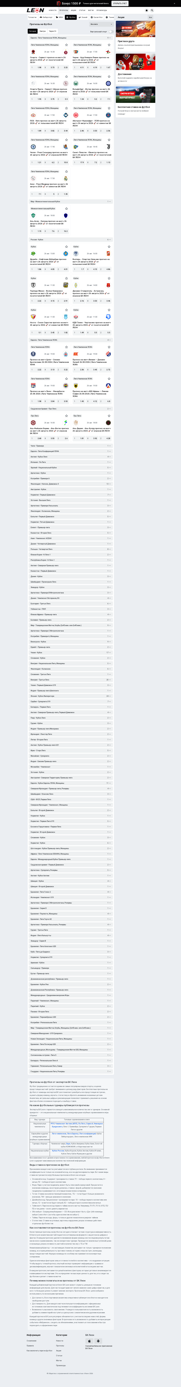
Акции (73, 10)
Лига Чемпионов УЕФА (40, 347)
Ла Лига (81, 1124)
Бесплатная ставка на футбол (134, 107)
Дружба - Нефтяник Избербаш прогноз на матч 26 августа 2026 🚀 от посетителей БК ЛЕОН (48, 261)
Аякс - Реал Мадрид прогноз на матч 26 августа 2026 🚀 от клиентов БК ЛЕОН (49, 185)
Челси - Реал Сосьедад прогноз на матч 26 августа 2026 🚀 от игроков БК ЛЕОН (49, 153)
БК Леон (89, 1335)
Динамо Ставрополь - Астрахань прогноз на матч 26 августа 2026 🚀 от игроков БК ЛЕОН (91, 293)
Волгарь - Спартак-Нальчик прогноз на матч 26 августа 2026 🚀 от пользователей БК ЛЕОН (91, 261)
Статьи (82, 10)
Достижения (124, 74)
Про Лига (34, 416)
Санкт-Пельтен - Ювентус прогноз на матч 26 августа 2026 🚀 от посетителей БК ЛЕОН (92, 155)
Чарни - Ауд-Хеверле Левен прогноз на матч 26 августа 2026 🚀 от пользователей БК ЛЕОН (91, 60)
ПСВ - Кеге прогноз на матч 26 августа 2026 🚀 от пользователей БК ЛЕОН (48, 122)
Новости (53, 10)
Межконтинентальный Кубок (43, 209)
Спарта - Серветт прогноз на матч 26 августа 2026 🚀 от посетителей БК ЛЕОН (48, 60)
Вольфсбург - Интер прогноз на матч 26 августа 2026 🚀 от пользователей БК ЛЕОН (91, 91)
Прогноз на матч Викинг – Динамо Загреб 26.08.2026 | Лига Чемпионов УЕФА (90, 362)
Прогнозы (63, 10)
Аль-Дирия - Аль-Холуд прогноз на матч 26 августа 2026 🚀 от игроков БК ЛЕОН (92, 429)
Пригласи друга (126, 41)
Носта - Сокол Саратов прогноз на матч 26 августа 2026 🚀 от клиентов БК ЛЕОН (49, 323)
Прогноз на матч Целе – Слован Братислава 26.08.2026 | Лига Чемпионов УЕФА (49, 362)
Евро (68, 1144)
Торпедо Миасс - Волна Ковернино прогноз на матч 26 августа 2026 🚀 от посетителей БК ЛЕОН (48, 293)
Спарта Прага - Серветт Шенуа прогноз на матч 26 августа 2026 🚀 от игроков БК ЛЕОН (48, 91)
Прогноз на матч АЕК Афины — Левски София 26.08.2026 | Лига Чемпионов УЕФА (90, 393)
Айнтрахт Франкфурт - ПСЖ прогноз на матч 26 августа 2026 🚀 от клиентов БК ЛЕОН (92, 123)
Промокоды (102, 10)
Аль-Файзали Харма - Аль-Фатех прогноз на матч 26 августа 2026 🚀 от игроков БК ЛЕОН (49, 430)
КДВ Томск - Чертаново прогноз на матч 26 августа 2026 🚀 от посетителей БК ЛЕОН (92, 325)
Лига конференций (87, 1134)
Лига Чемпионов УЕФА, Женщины (44, 45)
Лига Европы (73, 1134)
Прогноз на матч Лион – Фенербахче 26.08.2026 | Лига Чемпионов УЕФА (47, 392)
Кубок (33, 247)
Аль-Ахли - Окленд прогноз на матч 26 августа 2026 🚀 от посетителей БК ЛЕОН (48, 223)
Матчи (91, 10)
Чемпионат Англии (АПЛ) (66, 1124)
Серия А (89, 1124)
